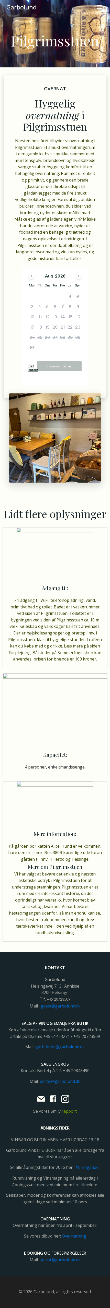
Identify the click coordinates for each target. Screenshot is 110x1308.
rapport (69, 1111)
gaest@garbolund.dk (61, 1006)
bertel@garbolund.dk (60, 1081)
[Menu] (99, 7)
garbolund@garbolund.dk (60, 1047)
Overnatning (74, 1236)
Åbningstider (87, 1167)
